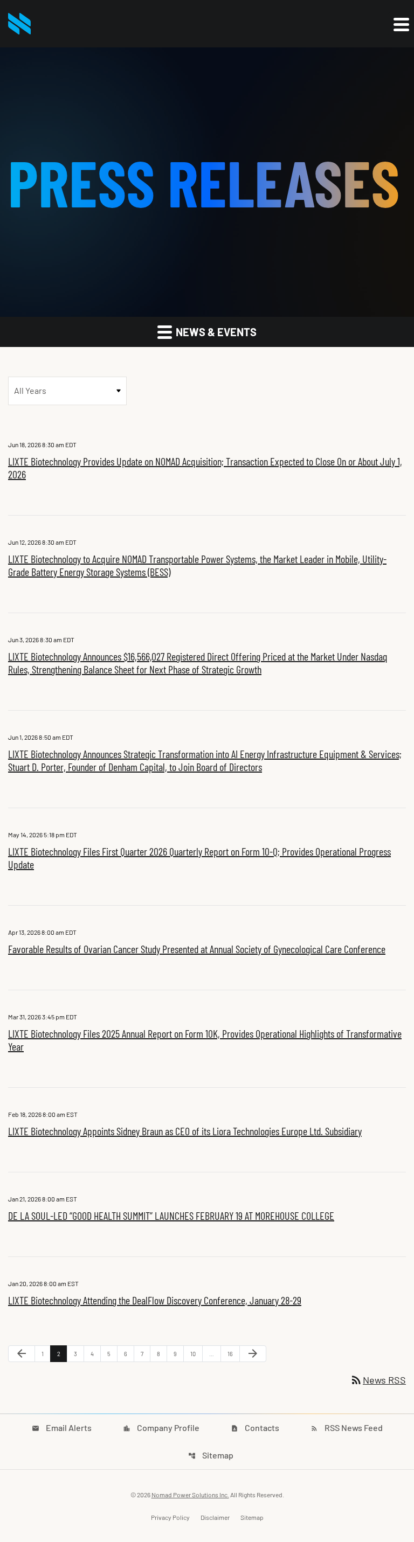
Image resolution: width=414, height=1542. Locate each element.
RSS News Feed (346, 1427)
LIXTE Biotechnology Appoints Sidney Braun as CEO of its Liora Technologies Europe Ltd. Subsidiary (185, 1130)
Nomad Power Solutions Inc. (190, 1494)
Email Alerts (62, 1427)
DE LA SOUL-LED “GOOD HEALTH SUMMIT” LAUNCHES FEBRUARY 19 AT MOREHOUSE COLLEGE (171, 1215)
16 (233, 1353)
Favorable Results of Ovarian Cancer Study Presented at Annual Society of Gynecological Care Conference (196, 948)
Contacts (255, 1427)
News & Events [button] (215, 331)
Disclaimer (215, 1517)
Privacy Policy (170, 1517)
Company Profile (161, 1427)
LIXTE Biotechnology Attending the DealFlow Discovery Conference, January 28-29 (154, 1300)
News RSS (378, 1380)
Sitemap (210, 1455)
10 (196, 1353)
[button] (400, 24)
